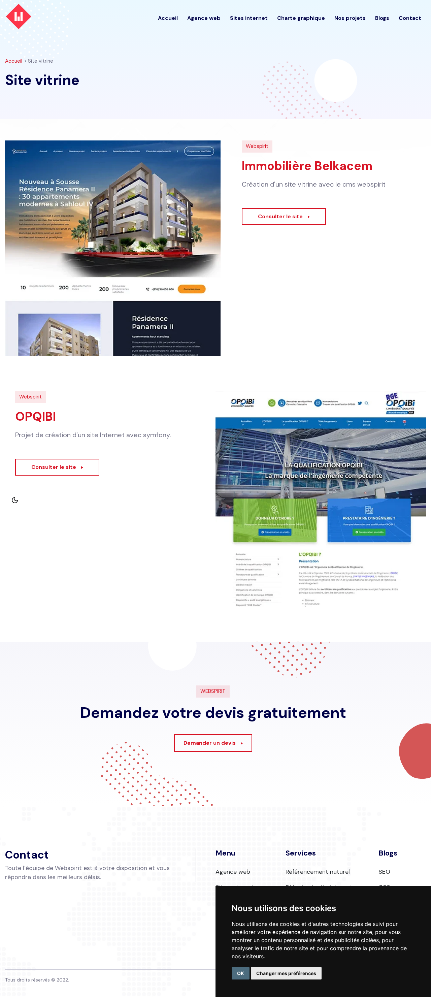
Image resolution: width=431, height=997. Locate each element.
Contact (410, 18)
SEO (384, 872)
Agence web (204, 18)
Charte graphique (301, 18)
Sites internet (249, 18)
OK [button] (240, 973)
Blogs (382, 18)
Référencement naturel (318, 872)
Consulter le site (280, 216)
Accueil (168, 18)
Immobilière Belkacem (307, 166)
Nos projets (350, 18)
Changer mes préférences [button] (286, 973)
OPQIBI (35, 416)
